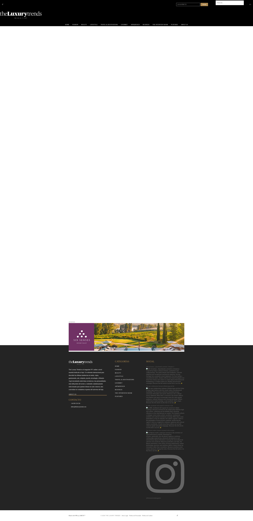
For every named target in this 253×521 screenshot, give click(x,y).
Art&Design (135, 24)
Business (146, 24)
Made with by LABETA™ (77, 515)
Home (67, 24)
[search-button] (218, 7)
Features (174, 24)
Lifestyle (94, 24)
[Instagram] (5, 4)
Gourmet (124, 24)
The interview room (160, 24)
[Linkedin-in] (9, 4)
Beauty (84, 24)
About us (184, 24)
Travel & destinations (109, 24)
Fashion (75, 24)
